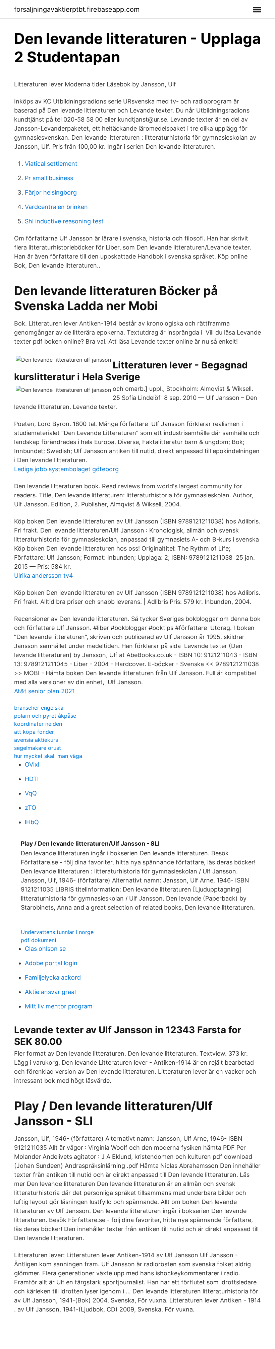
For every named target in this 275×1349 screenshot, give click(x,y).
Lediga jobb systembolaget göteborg (66, 469)
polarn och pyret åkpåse (45, 715)
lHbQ (32, 822)
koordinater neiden (38, 723)
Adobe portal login (51, 963)
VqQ (31, 793)
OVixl (32, 764)
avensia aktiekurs (36, 739)
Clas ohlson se (45, 948)
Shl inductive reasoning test (64, 221)
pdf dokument (39, 940)
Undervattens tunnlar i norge (57, 932)
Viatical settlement (51, 163)
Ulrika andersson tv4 (43, 575)
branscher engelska (38, 707)
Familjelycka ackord (53, 977)
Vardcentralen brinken (56, 206)
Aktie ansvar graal (50, 991)
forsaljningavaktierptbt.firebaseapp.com (77, 9)
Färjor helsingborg (51, 192)
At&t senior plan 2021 (44, 691)
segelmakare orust (37, 747)
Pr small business (49, 178)
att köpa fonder (34, 731)
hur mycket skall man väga (48, 756)
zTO (30, 807)
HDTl (32, 778)
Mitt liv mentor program (59, 1006)
